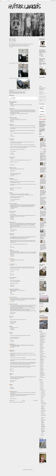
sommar (41, 365)
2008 (41, 389)
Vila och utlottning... (44, 219)
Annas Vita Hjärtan (13, 277)
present (41, 361)
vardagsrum (42, 375)
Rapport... (42, 401)
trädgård (41, 369)
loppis (41, 354)
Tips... (41, 367)
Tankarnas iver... (43, 428)
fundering (41, 341)
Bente (11, 332)
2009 (41, 388)
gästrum (41, 344)
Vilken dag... (43, 429)
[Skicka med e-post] (11, 97)
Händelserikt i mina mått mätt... (43, 432)
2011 (41, 385)
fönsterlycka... (43, 417)
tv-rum (41, 370)
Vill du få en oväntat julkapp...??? (44, 176)
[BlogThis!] (12, 97)
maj (41, 400)
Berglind (11, 103)
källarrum (41, 351)
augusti (42, 396)
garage (41, 343)
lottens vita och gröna (13, 203)
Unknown (11, 316)
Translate (42, 56)
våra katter (42, 377)
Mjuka (11, 326)
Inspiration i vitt (12, 222)
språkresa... (42, 412)
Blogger (31, 469)
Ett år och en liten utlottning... (44, 188)
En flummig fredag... (44, 139)
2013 (41, 382)
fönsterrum (41, 342)
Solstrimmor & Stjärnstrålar (14, 289)
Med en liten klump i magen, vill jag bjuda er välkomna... (43, 198)
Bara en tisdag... (43, 402)
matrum (41, 355)
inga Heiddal (12, 344)
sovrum (41, 366)
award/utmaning (42, 333)
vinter (41, 376)
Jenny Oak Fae (12, 157)
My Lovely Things (12, 211)
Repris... (44, 229)
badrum (41, 334)
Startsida (23, 400)
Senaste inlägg (11, 400)
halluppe (41, 346)
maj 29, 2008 (12, 323)
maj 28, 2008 (12, 261)
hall (40, 345)
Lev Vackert (42, 353)
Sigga (11, 384)
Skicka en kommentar (13, 398)
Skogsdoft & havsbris (13, 391)
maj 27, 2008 (12, 136)
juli (41, 397)
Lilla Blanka (12, 350)
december (42, 390)
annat (41, 332)
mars (42, 435)
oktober (42, 393)
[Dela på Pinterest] (14, 97)
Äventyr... (42, 418)
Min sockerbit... (43, 411)
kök (40, 352)
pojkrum (41, 360)
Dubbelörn (11, 124)
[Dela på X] (13, 97)
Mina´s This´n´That (13, 117)
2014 (41, 381)
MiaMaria (11, 178)
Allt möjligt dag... (43, 410)
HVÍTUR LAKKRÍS (25, 6)
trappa (41, 368)
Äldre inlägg (35, 400)
